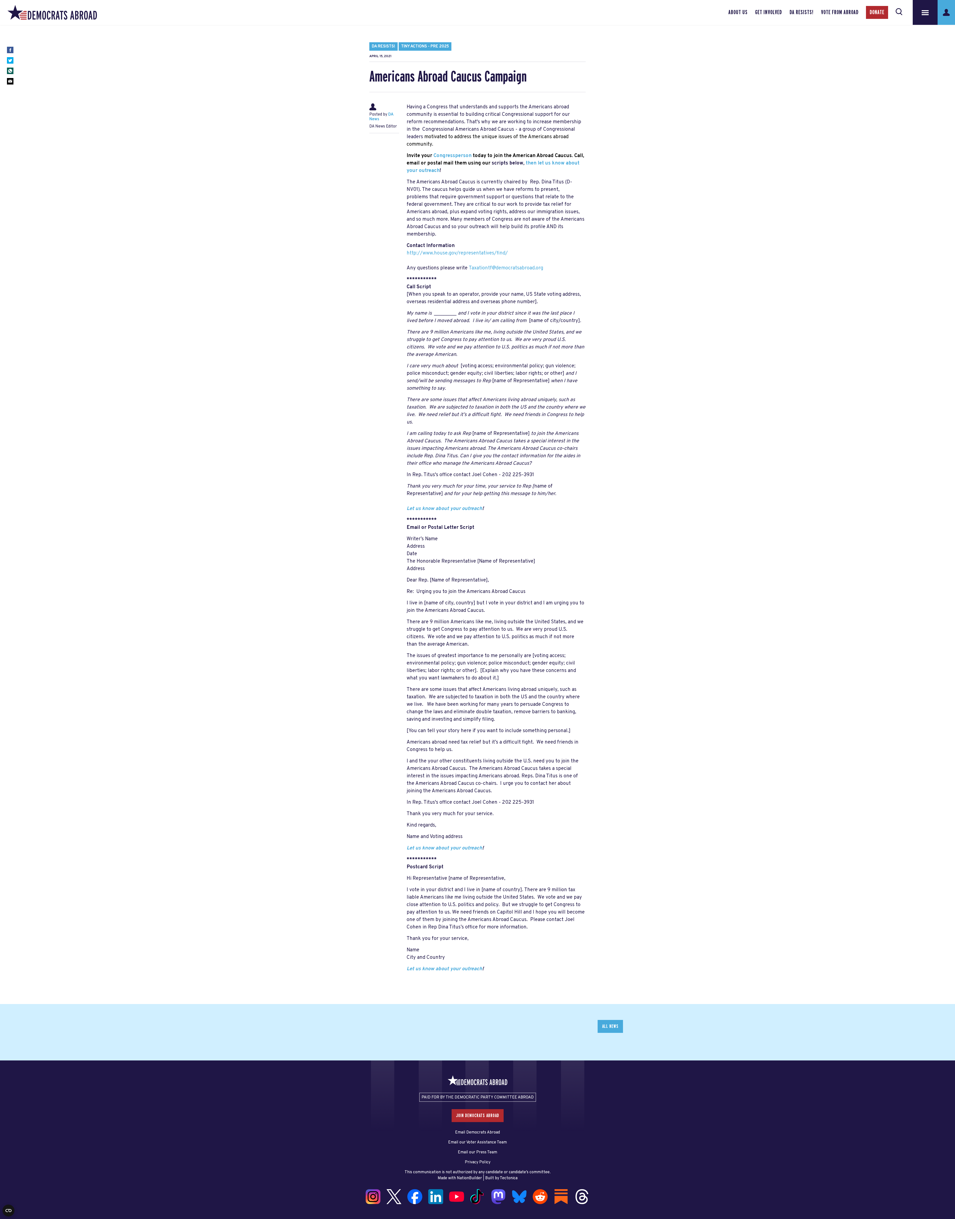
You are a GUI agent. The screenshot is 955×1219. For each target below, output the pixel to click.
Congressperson (452, 156)
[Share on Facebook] (10, 50)
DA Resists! (801, 12)
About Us (738, 12)
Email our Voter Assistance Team (477, 1142)
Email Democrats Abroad (477, 1132)
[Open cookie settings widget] (8, 1211)
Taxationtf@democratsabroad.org (506, 268)
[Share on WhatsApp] (10, 71)
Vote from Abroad (840, 12)
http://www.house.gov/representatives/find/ (457, 253)
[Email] (10, 81)
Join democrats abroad (477, 1115)
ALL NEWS (610, 1026)
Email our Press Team (477, 1152)
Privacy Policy (477, 1162)
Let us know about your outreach (444, 508)
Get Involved (768, 12)
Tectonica (509, 1178)
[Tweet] (10, 60)
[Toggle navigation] (925, 12)
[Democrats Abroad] (52, 12)
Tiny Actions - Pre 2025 (425, 46)
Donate (877, 12)
